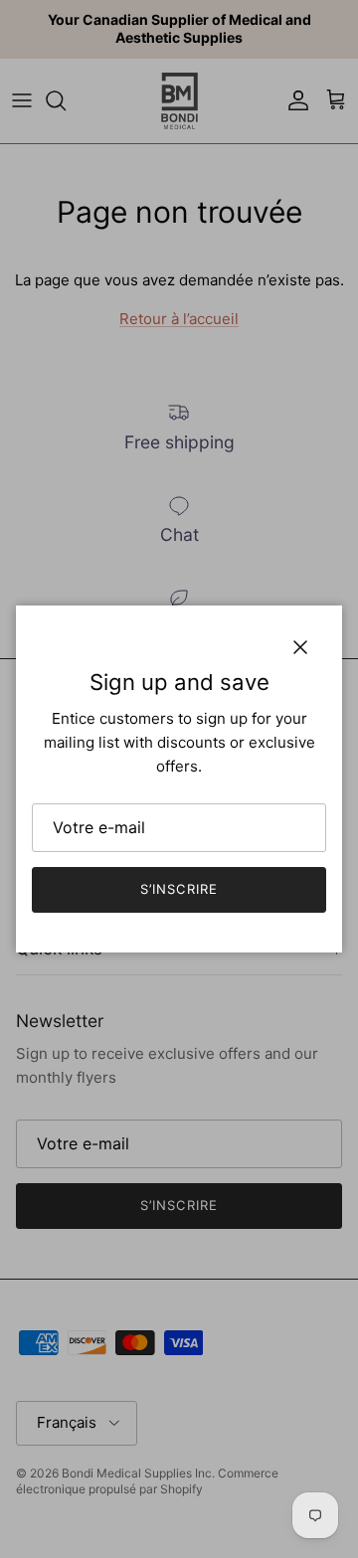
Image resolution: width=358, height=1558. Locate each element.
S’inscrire (178, 889)
